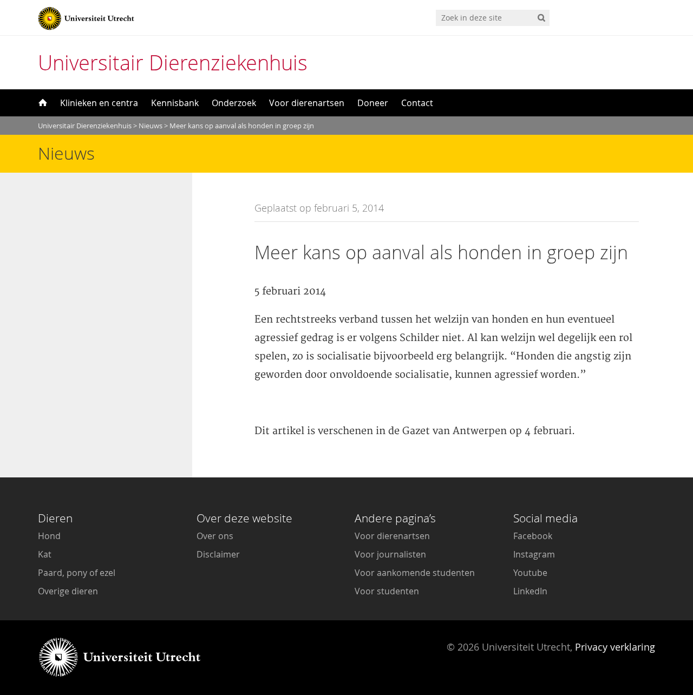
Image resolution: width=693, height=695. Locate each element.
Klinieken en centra (99, 103)
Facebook (532, 536)
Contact (417, 103)
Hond (49, 536)
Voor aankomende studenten (415, 573)
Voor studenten (387, 591)
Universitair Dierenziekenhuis (173, 62)
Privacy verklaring (615, 646)
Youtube (530, 573)
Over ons (215, 536)
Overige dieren (68, 591)
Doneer (372, 103)
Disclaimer (218, 554)
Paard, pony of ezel (76, 573)
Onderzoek (234, 103)
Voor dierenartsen (306, 103)
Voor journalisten (390, 554)
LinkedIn (530, 591)
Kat (44, 554)
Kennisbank (175, 103)
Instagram (534, 554)
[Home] (42, 102)
